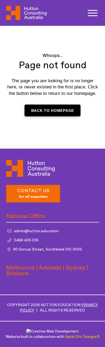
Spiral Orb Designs (82, 336)
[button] (92, 13)
